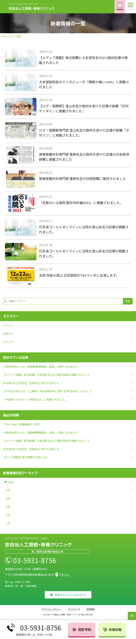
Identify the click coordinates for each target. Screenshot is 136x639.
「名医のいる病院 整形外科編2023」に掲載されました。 (81, 202)
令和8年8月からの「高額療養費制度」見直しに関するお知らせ (40, 367)
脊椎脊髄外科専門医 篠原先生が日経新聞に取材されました (82, 178)
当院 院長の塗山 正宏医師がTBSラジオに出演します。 (79, 275)
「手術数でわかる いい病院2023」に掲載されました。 (35, 399)
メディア (8, 342)
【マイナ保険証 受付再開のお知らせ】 (25, 457)
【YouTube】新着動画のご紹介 (21, 424)
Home (4, 36)
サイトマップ (74, 609)
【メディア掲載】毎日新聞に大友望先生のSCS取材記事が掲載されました (46, 375)
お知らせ (8, 333)
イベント (8, 325)
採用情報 (91, 609)
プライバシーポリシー (51, 609)
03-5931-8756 (34, 560)
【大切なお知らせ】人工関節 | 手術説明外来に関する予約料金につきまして (47, 391)
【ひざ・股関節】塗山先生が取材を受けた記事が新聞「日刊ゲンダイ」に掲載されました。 (84, 108)
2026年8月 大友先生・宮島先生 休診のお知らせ (31, 383)
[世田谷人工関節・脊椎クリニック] (31, 6)
